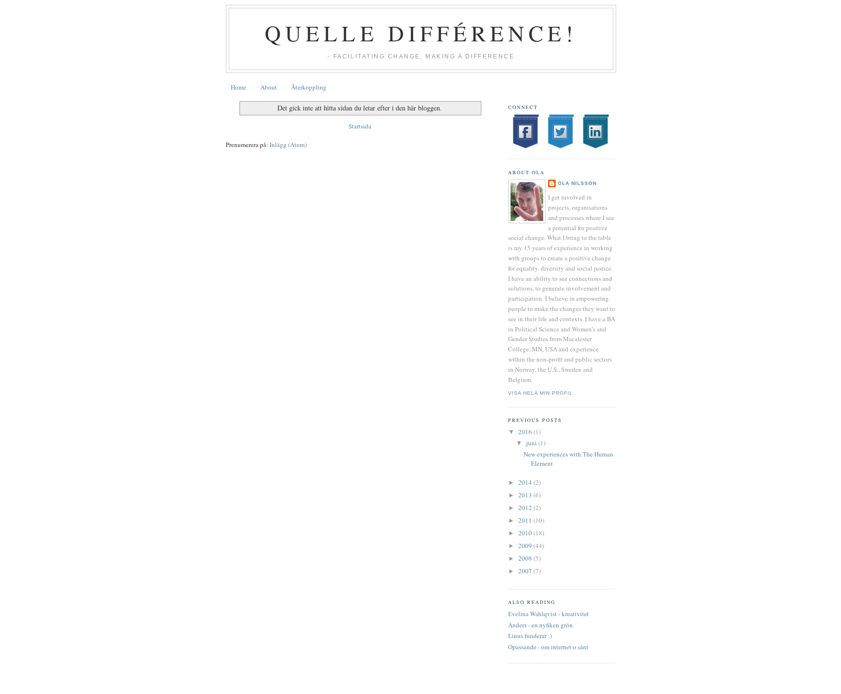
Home (238, 87)
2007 (525, 570)
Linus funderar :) (530, 635)
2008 (525, 558)
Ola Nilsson (577, 183)
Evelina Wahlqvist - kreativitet (548, 613)
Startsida (359, 126)
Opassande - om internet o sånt (548, 646)
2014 (525, 482)
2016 (525, 431)
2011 (525, 520)
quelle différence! (421, 33)
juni (532, 442)
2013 (525, 495)
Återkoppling (309, 87)
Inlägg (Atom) (288, 144)
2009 (525, 545)
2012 (525, 507)
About (268, 87)
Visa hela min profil (540, 393)
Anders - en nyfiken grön (540, 625)
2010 (525, 533)
